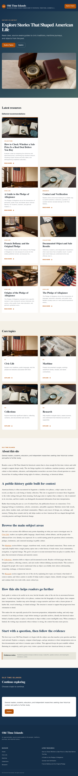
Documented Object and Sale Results (57, 245)
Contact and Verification (55, 194)
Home (3, 751)
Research (47, 411)
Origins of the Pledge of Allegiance (16, 294)
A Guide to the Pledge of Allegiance (16, 195)
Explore (21, 45)
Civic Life (9, 363)
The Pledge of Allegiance (55, 292)
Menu (61, 6)
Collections (10, 411)
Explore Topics (70, 6)
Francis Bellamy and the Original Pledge (16, 245)
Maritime (47, 363)
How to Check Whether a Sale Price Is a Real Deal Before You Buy (19, 147)
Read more (8, 163)
